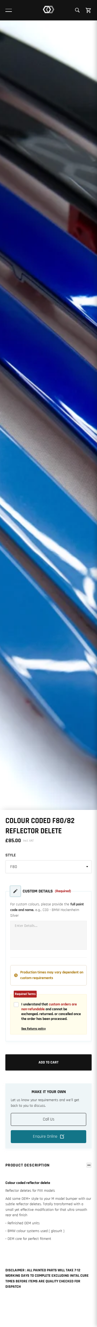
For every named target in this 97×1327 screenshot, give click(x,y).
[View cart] (88, 10)
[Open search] (77, 10)
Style (10, 855)
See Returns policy (33, 1029)
